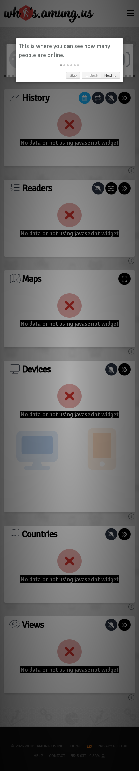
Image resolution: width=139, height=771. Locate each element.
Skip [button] (73, 75)
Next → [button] (110, 75)
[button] (61, 65)
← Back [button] (91, 75)
